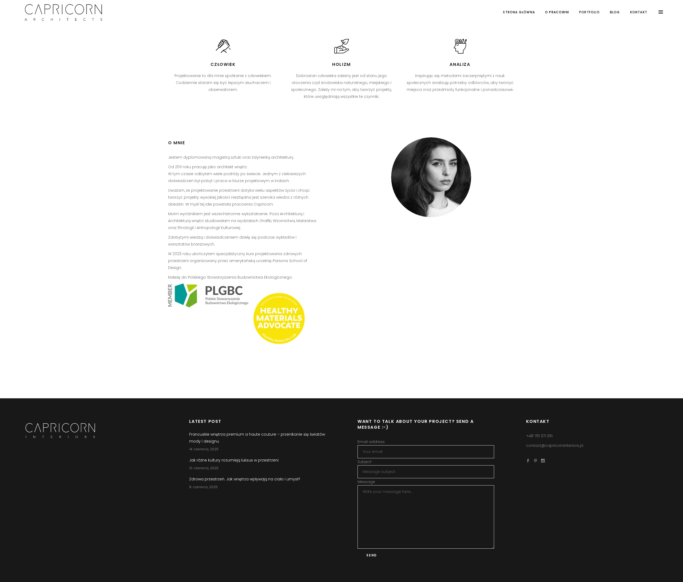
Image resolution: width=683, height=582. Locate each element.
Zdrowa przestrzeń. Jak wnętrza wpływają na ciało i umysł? (244, 479)
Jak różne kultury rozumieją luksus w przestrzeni (234, 460)
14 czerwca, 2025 (204, 449)
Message (366, 481)
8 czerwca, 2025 (203, 486)
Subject (365, 461)
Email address (371, 441)
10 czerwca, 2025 (204, 468)
